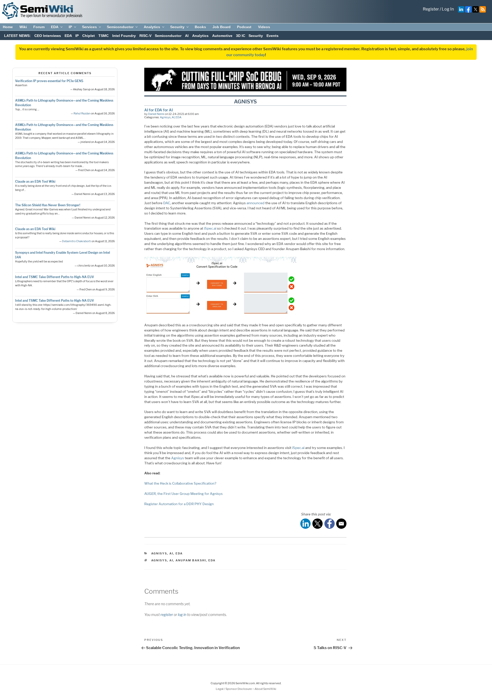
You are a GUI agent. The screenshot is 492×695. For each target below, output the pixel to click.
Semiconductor (120, 27)
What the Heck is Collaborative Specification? (180, 483)
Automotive (222, 36)
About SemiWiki (265, 689)
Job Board (221, 27)
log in (182, 614)
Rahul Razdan (82, 113)
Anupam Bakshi (191, 560)
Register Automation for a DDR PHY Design (179, 504)
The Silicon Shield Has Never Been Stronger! (47, 205)
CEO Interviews (47, 36)
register (166, 614)
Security (177, 27)
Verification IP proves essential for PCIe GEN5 (49, 81)
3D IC (240, 36)
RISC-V (145, 36)
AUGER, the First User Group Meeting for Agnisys (183, 494)
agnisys (159, 560)
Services (89, 27)
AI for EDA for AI (158, 110)
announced (255, 203)
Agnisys (165, 117)
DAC (166, 203)
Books (200, 27)
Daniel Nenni (156, 114)
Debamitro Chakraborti (76, 241)
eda (212, 560)
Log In (448, 9)
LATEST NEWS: (17, 36)
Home (8, 27)
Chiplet (88, 36)
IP (70, 27)
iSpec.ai (210, 228)
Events (272, 36)
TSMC (103, 36)
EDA (54, 27)
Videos (264, 27)
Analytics (152, 27)
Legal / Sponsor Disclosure (234, 689)
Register (431, 9)
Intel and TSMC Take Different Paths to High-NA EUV (54, 277)
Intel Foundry (124, 36)
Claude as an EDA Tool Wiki (35, 181)
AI (187, 36)
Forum (39, 27)
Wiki (23, 27)
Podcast (244, 27)
